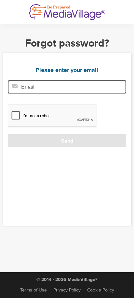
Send (67, 141)
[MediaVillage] (67, 12)
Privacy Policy (67, 290)
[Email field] (67, 86)
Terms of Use (33, 290)
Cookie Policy (100, 290)
